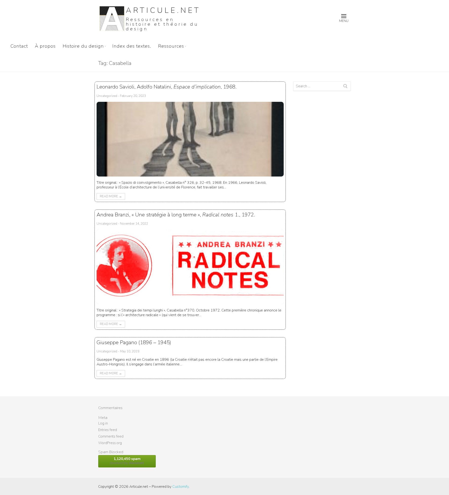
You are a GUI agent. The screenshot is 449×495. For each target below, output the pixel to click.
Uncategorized (107, 96)
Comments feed (110, 436)
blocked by (127, 461)
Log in (103, 423)
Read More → (111, 196)
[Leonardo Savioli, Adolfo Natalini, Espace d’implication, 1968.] (190, 139)
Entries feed (107, 430)
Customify (180, 486)
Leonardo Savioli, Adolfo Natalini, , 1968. (166, 87)
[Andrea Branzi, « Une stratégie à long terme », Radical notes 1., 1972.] (190, 267)
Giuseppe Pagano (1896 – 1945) (134, 342)
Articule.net (163, 10)
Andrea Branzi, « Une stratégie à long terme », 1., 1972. (176, 215)
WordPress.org (110, 443)
